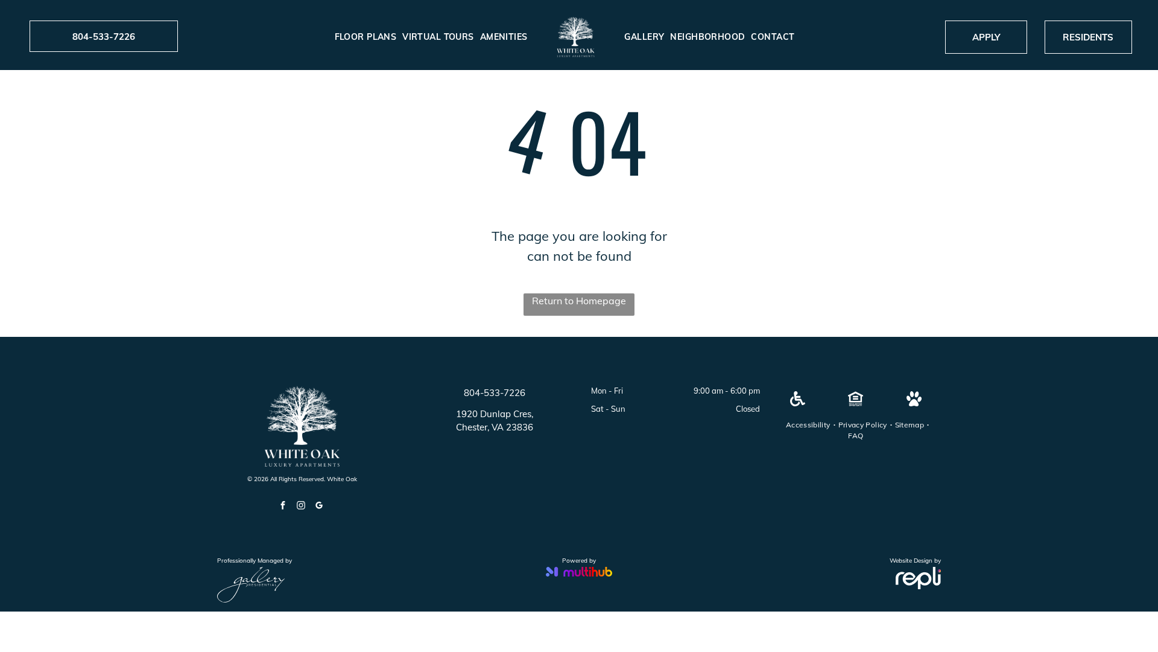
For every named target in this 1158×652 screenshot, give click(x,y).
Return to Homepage (579, 301)
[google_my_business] (319, 507)
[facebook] (283, 507)
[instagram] (301, 507)
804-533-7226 (494, 392)
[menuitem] (366, 37)
